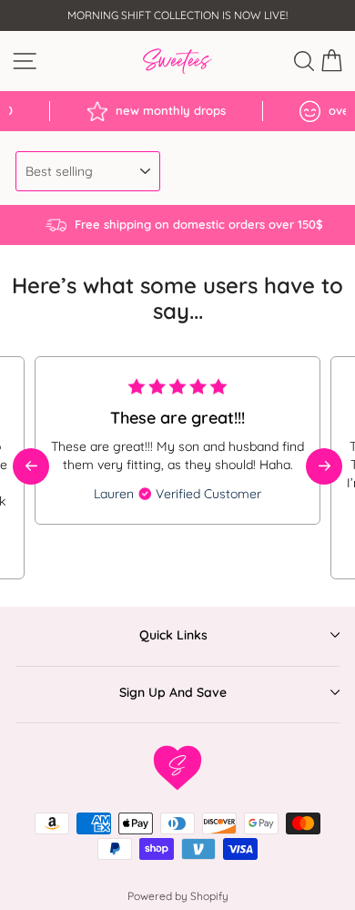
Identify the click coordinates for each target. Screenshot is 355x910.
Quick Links (173, 635)
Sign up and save (173, 692)
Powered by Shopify (177, 896)
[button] (324, 466)
